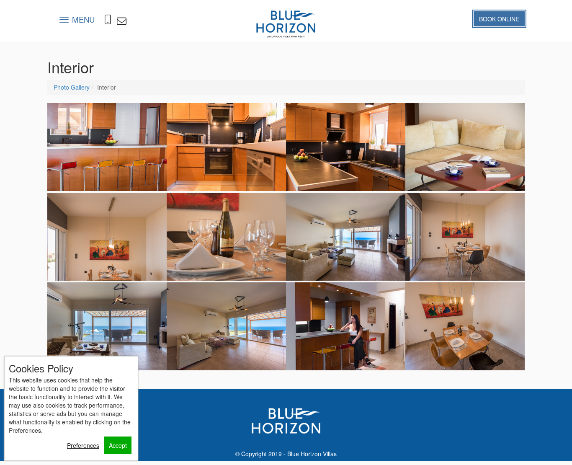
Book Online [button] (499, 19)
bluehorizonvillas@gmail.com (121, 21)
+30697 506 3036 (109, 23)
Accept (118, 445)
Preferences (83, 445)
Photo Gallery (72, 87)
